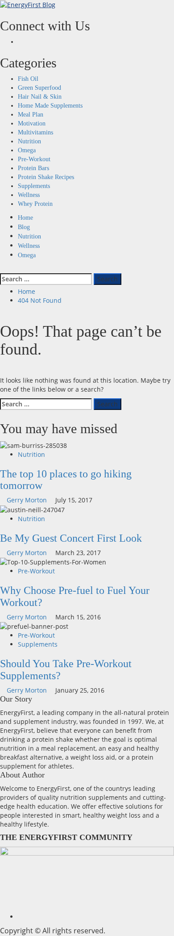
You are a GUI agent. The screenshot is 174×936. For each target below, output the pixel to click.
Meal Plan (30, 114)
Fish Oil (28, 78)
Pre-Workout (34, 159)
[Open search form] (2, 268)
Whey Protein (35, 204)
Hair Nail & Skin (40, 96)
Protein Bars (33, 168)
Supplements (34, 186)
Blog (24, 227)
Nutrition (29, 141)
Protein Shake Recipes (46, 177)
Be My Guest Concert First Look (71, 538)
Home (25, 217)
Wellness (29, 195)
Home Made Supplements (50, 105)
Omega (27, 150)
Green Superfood (39, 87)
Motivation (32, 123)
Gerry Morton (28, 500)
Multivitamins (35, 132)
